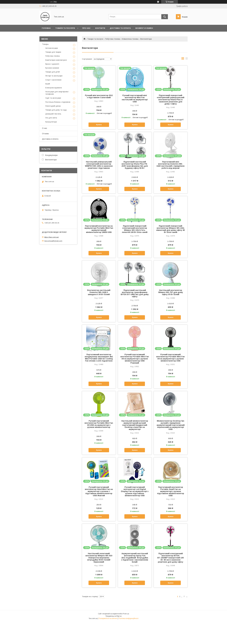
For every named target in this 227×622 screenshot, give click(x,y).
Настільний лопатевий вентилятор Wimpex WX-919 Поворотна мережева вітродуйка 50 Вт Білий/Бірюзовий (99, 557)
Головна (46, 28)
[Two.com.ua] (45, 21)
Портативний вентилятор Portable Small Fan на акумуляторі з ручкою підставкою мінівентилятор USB (170, 491)
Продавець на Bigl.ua (113, 616)
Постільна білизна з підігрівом (57, 102)
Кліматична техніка (130, 39)
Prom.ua (126, 614)
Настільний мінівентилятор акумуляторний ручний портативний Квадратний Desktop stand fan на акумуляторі (134, 425)
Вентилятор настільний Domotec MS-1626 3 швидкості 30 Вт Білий (98, 292)
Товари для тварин (53, 52)
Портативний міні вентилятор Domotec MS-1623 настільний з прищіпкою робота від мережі (170, 165)
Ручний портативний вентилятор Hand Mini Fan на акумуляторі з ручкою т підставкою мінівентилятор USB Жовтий (99, 491)
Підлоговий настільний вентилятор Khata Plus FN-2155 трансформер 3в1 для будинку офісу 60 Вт (135, 165)
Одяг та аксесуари (53, 98)
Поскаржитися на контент (108, 618)
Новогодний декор (53, 106)
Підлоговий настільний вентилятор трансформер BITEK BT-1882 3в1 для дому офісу (135, 293)
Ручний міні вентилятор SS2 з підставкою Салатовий (99, 96)
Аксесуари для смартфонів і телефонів (57, 93)
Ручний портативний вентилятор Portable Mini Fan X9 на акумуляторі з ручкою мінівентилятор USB (170, 357)
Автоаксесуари (51, 48)
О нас (44, 128)
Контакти (100, 28)
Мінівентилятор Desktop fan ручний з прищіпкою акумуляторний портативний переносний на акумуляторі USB (171, 425)
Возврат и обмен (144, 28)
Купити (99, 125)
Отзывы (45, 134)
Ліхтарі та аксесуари (53, 76)
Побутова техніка (112, 39)
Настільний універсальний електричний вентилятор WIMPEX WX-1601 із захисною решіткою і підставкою (99, 165)
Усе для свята (51, 118)
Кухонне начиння (52, 68)
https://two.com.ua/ (51, 237)
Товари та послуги (65, 28)
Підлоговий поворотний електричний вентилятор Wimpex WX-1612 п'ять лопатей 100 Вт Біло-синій (134, 229)
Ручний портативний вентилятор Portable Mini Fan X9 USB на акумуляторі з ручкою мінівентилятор (99, 424)
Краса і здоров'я (52, 64)
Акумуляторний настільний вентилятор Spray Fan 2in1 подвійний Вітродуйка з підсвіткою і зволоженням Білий (134, 557)
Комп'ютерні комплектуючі (56, 60)
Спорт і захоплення (53, 80)
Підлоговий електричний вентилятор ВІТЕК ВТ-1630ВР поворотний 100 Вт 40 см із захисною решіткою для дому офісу (170, 557)
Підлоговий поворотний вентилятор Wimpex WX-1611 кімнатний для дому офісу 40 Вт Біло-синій (170, 229)
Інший (47, 84)
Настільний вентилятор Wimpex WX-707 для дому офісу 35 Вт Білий (170, 292)
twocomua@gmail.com (53, 241)
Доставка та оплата (120, 28)
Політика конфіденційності (128, 618)
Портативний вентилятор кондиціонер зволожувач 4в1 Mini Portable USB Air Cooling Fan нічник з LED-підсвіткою (99, 357)
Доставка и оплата (50, 139)
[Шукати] (164, 16)
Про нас (86, 28)
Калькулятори (51, 122)
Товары (45, 44)
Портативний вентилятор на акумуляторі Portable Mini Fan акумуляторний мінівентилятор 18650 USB (98, 229)
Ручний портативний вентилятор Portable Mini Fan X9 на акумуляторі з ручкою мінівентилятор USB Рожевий (134, 358)
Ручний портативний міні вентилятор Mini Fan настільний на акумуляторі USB (135, 98)
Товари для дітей (52, 72)
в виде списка (186, 59)
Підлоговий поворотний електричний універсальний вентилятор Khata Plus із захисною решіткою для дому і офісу (170, 99)
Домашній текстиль (53, 114)
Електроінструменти (53, 88)
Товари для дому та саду (56, 110)
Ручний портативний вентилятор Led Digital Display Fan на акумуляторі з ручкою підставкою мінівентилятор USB (134, 491)
